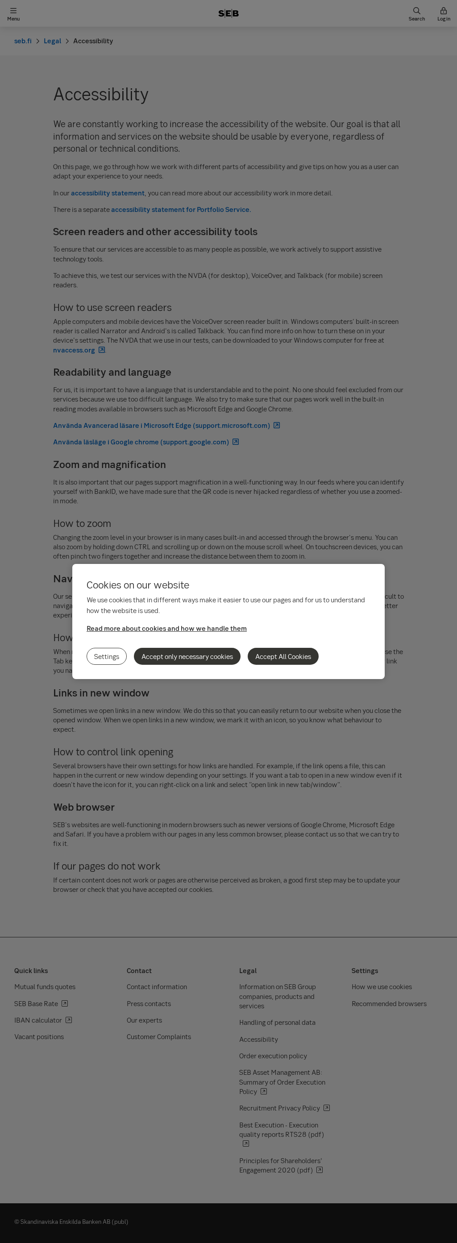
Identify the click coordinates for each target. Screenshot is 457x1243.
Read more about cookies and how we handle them (167, 628)
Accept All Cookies (283, 656)
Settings (106, 656)
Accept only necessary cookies (187, 656)
